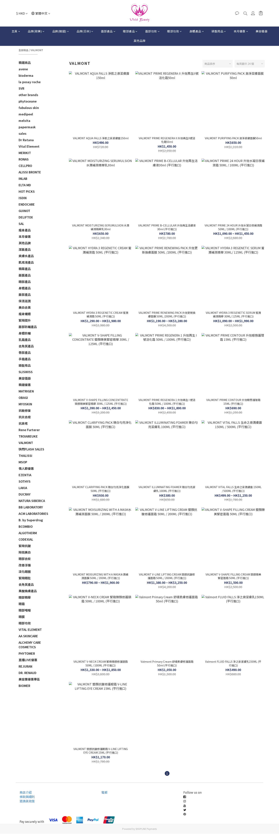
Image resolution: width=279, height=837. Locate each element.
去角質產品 (26, 346)
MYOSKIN (25, 404)
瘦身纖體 (25, 314)
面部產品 (107, 31)
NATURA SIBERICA (32, 500)
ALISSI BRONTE (30, 172)
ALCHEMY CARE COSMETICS (30, 644)
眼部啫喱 (25, 610)
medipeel (26, 114)
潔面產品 (25, 249)
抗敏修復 (25, 410)
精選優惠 (25, 384)
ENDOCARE (27, 204)
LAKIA (23, 487)
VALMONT (37, 50)
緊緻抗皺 (25, 545)
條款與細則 (27, 796)
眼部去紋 (25, 558)
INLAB (23, 178)
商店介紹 (26, 792)
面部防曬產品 (28, 326)
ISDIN (23, 198)
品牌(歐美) (35, 31)
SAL (21, 223)
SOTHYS (25, 481)
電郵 (104, 792)
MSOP (23, 462)
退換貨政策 (27, 801)
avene (23, 69)
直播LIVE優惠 (28, 660)
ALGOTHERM (28, 533)
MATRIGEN (26, 391)
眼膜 (22, 616)
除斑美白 (25, 552)
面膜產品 (25, 275)
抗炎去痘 (25, 417)
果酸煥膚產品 (28, 591)
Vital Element (29, 146)
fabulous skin (29, 107)
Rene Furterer (29, 430)
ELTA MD (25, 185)
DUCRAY (25, 494)
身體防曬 (25, 333)
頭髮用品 (217, 31)
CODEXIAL (26, 539)
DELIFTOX (26, 217)
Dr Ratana (26, 140)
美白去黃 (25, 307)
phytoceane (28, 101)
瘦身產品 (25, 230)
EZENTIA (25, 475)
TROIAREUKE (28, 436)
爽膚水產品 (26, 256)
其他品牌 (139, 41)
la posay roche (30, 82)
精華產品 (25, 268)
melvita (24, 120)
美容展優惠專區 (29, 679)
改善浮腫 (25, 565)
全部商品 (23, 50)
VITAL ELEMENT (30, 629)
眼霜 (22, 603)
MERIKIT (25, 152)
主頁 (14, 31)
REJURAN (25, 666)
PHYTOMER (27, 653)
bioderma (26, 75)
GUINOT (24, 210)
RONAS (24, 159)
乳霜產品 (25, 339)
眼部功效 (173, 31)
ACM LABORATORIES (33, 513)
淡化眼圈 (25, 571)
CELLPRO (25, 165)
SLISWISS (26, 372)
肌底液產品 (26, 262)
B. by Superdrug (31, 520)
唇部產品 (25, 352)
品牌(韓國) (59, 31)
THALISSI (25, 455)
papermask (27, 127)
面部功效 (151, 31)
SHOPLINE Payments (146, 828)
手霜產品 (25, 359)
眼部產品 (129, 31)
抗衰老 (23, 423)
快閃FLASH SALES (31, 449)
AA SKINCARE (28, 636)
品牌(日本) (83, 31)
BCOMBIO (26, 526)
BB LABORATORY (31, 507)
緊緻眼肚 (25, 578)
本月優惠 (239, 31)
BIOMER (24, 685)
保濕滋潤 (25, 301)
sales (22, 133)
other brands (28, 94)
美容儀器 (261, 31)
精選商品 (25, 62)
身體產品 (195, 31)
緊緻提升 (25, 320)
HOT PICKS (27, 191)
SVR (21, 88)
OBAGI (23, 397)
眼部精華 (25, 597)
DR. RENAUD (27, 672)
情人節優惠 (26, 468)
